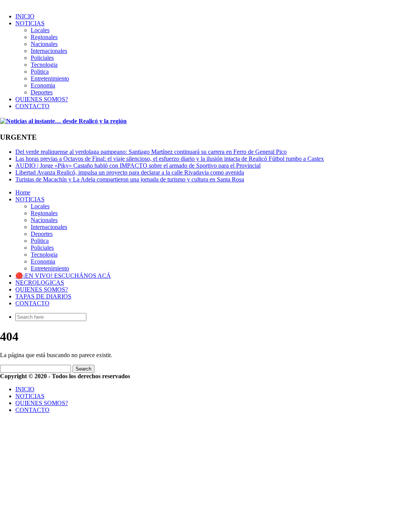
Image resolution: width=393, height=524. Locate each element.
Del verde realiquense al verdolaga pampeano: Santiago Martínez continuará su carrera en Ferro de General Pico (151, 151)
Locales (40, 30)
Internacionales (49, 51)
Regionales (44, 37)
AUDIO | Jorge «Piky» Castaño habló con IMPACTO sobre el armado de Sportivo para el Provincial (138, 165)
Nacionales (44, 44)
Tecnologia (44, 64)
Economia (43, 85)
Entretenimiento (50, 78)
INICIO (25, 16)
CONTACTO (32, 106)
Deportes (42, 92)
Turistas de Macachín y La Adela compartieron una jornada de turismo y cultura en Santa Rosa (129, 179)
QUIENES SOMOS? (41, 99)
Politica (40, 71)
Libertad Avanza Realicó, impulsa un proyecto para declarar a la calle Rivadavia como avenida (129, 172)
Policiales (42, 57)
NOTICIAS (30, 23)
